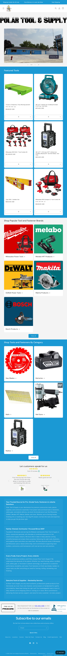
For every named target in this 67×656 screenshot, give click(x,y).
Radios (8, 451)
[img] (33, 469)
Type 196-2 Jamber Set (12, 199)
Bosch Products (12, 329)
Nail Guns (39, 414)
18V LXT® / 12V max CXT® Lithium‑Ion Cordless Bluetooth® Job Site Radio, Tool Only (47, 153)
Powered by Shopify (24, 653)
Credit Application (52, 637)
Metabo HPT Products (44, 257)
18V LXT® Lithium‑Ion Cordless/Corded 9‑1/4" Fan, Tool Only (47, 105)
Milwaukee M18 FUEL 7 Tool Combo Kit (16, 152)
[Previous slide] (28, 65)
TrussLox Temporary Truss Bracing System (18, 104)
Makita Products (42, 293)
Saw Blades (10, 378)
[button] (3, 8)
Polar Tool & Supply (14, 653)
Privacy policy (50, 653)
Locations (15, 637)
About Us (8, 637)
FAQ (60, 637)
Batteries (39, 378)
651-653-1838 (39, 606)
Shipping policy (41, 653)
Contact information (47, 655)
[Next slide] (35, 65)
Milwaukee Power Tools (14, 257)
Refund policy (33, 653)
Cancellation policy (58, 655)
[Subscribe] (46, 628)
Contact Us (38, 637)
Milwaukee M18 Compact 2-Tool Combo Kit (48, 199)
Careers (21, 637)
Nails (7, 414)
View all (33, 336)
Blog (44, 637)
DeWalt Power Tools (13, 293)
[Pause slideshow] (39, 65)
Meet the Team (29, 637)
